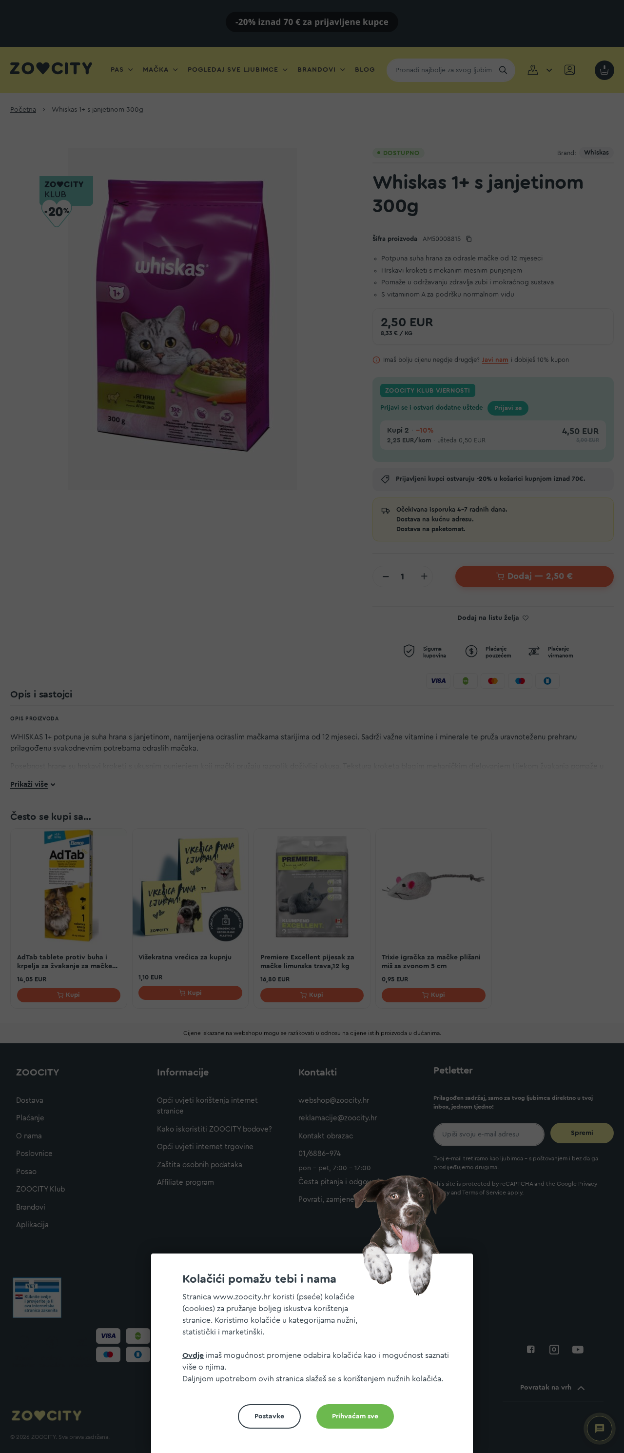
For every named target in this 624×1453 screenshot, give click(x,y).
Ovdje (193, 1355)
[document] (316, 1357)
